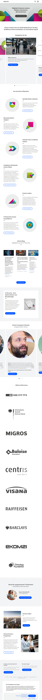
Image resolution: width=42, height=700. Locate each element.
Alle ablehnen (24, 695)
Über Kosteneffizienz (27, 208)
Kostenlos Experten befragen (25, 597)
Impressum (29, 698)
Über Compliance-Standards (10, 184)
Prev (5, 46)
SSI (17, 251)
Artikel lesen (24, 269)
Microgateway (32, 251)
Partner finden (26, 625)
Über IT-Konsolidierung (9, 232)
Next (37, 46)
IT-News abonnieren (8, 672)
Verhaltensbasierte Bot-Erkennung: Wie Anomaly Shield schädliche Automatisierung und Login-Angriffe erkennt (9, 261)
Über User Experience (8, 132)
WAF (5, 251)
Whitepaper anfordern (13, 64)
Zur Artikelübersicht (21, 282)
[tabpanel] (21, 61)
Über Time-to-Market (27, 156)
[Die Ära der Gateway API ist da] (33, 253)
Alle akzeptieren (32, 695)
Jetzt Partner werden (8, 652)
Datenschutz (34, 698)
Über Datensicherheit (27, 110)
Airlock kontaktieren (26, 669)
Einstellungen (18, 695)
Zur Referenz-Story (12, 373)
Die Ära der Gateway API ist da (33, 259)
